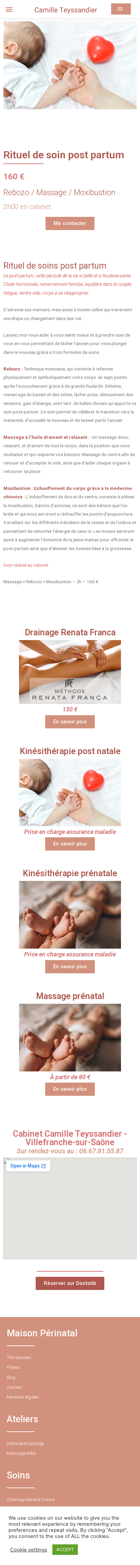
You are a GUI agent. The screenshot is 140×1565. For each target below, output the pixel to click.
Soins (18, 1475)
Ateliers (22, 1419)
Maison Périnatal (42, 1333)
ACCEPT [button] (65, 1549)
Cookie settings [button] (28, 1550)
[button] (9, 9)
